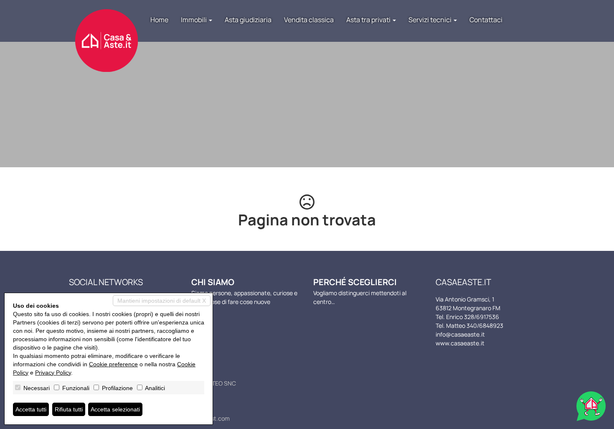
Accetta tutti (30, 409)
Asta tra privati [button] (369, 19)
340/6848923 (485, 325)
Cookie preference (113, 364)
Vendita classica (309, 19)
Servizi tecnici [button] (430, 19)
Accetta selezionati (115, 409)
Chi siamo (212, 282)
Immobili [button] (194, 19)
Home (159, 19)
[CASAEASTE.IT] (106, 32)
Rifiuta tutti (69, 409)
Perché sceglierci (355, 282)
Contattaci (485, 19)
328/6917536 (481, 317)
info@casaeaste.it (460, 334)
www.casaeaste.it (460, 343)
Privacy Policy (53, 372)
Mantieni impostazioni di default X (161, 300)
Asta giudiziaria (248, 19)
